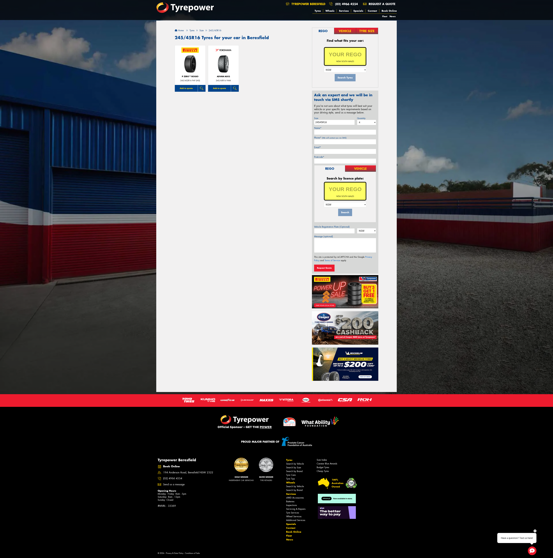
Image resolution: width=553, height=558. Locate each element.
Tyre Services (292, 512)
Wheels (329, 10)
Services (344, 10)
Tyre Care (291, 475)
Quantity (361, 118)
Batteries (290, 501)
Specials (358, 10)
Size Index (322, 459)
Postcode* (319, 157)
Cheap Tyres (323, 471)
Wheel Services (293, 516)
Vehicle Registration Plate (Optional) (332, 226)
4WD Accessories (295, 497)
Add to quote (186, 88)
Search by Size (293, 467)
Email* (317, 147)
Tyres (318, 10)
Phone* (330, 137)
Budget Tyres (323, 467)
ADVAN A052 (223, 76)
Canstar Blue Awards (327, 463)
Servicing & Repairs (295, 508)
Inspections (291, 505)
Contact (372, 10)
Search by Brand (294, 471)
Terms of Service (332, 260)
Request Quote (324, 268)
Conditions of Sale (192, 553)
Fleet (384, 16)
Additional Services (295, 520)
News (393, 16)
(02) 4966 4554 (346, 4)
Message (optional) (323, 236)
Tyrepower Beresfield (307, 4)
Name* (317, 128)
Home (180, 30)
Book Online (389, 10)
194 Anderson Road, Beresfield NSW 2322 (188, 472)
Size (316, 118)
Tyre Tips (290, 478)
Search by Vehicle (295, 463)
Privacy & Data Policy (174, 553)
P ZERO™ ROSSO (190, 76)
